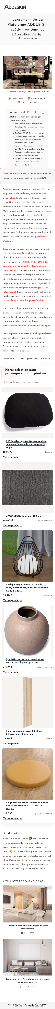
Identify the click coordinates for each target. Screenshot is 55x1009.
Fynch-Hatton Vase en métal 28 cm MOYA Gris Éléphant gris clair (29, 147)
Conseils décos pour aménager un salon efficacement (27, 927)
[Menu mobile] (49, 6)
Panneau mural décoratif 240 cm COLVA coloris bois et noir (29, 153)
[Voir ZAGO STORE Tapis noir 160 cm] (27, 487)
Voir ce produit (12, 457)
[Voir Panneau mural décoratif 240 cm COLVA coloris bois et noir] (27, 702)
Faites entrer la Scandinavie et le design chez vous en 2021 (27, 981)
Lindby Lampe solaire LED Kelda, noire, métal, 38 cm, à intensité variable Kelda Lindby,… (29, 140)
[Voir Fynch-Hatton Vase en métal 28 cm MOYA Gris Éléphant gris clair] (27, 631)
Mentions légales (33, 1006)
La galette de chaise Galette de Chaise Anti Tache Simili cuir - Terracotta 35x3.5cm (29, 162)
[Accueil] (19, 38)
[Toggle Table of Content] (42, 112)
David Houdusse (29, 102)
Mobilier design (30, 38)
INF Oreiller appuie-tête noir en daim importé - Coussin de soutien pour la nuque (29, 127)
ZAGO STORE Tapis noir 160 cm (29, 133)
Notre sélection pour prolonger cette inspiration (25, 119)
